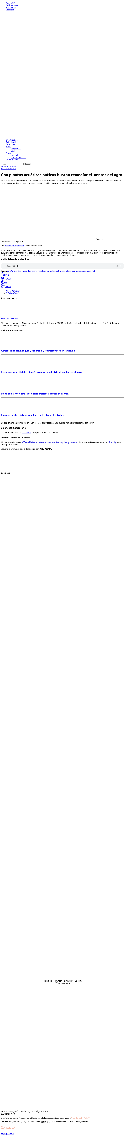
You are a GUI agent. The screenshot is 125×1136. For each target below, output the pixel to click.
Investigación (12, 140)
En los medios (12, 160)
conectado (26, 432)
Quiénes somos (13, 5)
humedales (40, 271)
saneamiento (75, 271)
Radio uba (56, 271)
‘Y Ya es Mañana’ (18, 157)
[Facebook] (62, 599)
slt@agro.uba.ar (7, 1134)
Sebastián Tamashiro (14, 246)
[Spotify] (62, 979)
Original (14, 155)
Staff (13, 151)
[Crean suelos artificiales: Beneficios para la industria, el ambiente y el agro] (12, 367)
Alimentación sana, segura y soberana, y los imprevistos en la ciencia (38, 350)
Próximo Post (12, 293)
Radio (8, 146)
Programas (16, 149)
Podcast (9, 153)
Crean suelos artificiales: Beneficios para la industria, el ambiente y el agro (41, 372)
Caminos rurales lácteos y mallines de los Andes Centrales (32, 415)
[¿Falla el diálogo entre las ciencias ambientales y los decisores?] (12, 389)
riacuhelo (65, 271)
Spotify (112, 442)
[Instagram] (62, 852)
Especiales (10, 144)
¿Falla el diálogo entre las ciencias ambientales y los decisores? (35, 393)
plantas (48, 271)
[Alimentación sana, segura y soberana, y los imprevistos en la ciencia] (12, 346)
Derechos (10, 10)
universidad (89, 271)
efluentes (30, 271)
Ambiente (15, 271)
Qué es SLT (11, 3)
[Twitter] (62, 726)
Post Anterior (13, 291)
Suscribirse (11, 7)
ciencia (23, 271)
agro (9, 271)
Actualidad (11, 142)
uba (82, 271)
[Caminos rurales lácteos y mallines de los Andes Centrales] (12, 410)
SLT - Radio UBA (8, 169)
